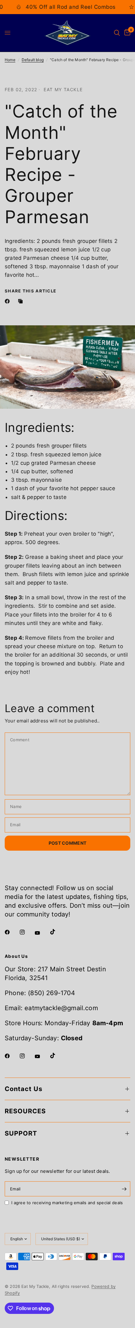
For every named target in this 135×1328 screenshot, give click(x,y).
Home (10, 59)
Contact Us (23, 1089)
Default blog (33, 59)
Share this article (30, 291)
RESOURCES (25, 1111)
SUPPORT (21, 1133)
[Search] (117, 33)
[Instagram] (27, 932)
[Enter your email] (124, 1188)
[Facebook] (8, 301)
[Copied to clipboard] (21, 301)
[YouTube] (42, 933)
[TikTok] (57, 932)
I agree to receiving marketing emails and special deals (67, 1202)
